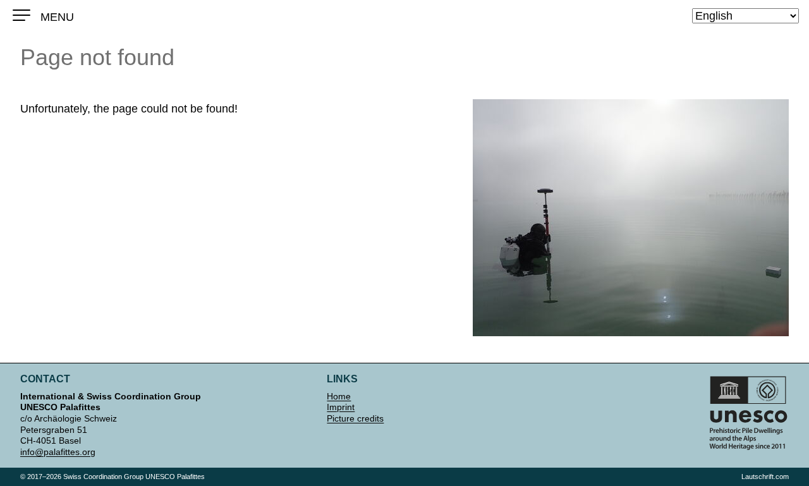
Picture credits (355, 418)
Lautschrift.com (765, 476)
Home (339, 396)
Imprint (341, 407)
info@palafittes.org (57, 452)
